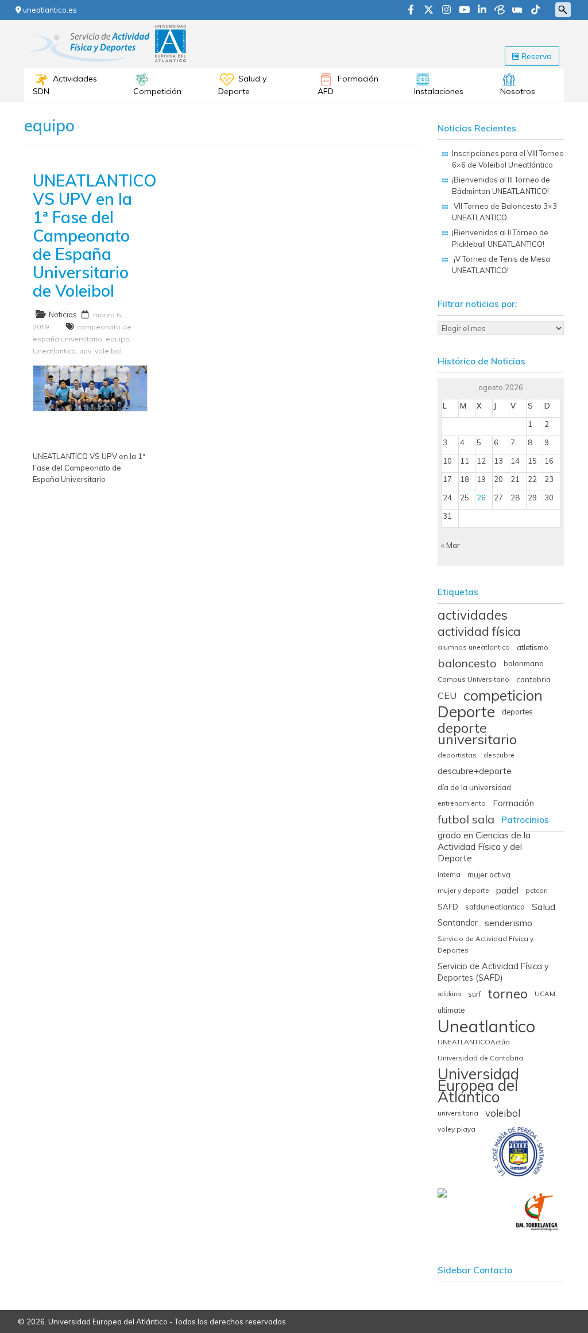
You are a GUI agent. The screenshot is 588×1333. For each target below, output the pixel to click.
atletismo (532, 647)
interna (449, 874)
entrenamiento (462, 803)
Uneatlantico (54, 351)
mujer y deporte (463, 890)
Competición (157, 91)
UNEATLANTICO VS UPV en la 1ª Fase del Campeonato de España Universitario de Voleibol (95, 235)
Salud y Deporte (242, 84)
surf (474, 993)
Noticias (63, 314)
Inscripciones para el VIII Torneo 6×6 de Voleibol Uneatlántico (508, 159)
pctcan (536, 890)
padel (507, 890)
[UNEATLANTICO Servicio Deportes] (107, 28)
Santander (458, 923)
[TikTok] (535, 10)
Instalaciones (438, 91)
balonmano (524, 663)
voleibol (108, 351)
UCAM (545, 993)
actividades (473, 615)
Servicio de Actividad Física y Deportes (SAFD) (493, 972)
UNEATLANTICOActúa (474, 1041)
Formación (513, 803)
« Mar (450, 545)
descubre (498, 755)
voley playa (456, 1129)
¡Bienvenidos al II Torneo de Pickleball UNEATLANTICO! (500, 238)
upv (85, 351)
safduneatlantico (495, 906)
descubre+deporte (475, 770)
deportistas (457, 755)
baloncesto (467, 663)
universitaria (458, 1113)
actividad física (479, 631)
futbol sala (466, 819)
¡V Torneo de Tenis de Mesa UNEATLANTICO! (501, 264)
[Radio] (517, 10)
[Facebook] (411, 10)
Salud (543, 906)
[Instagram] (446, 10)
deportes (517, 711)
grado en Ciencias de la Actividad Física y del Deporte (484, 847)
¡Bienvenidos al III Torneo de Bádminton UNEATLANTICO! (501, 185)
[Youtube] (464, 10)
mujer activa (488, 874)
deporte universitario (477, 733)
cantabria (533, 679)
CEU (447, 695)
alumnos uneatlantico (474, 647)
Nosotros (517, 91)
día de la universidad (474, 787)
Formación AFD (348, 84)
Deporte (466, 711)
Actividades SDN (65, 84)
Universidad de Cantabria (480, 1058)
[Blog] (499, 10)
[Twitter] (429, 10)
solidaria (449, 994)
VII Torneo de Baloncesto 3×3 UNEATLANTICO (504, 211)
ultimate (451, 1010)
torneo (508, 994)
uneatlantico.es (49, 9)
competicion (503, 695)
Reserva (535, 56)
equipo (118, 339)
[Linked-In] (482, 10)
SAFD (448, 906)
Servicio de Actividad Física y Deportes (485, 944)
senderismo (508, 922)
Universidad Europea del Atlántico (478, 1085)
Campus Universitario (473, 679)
